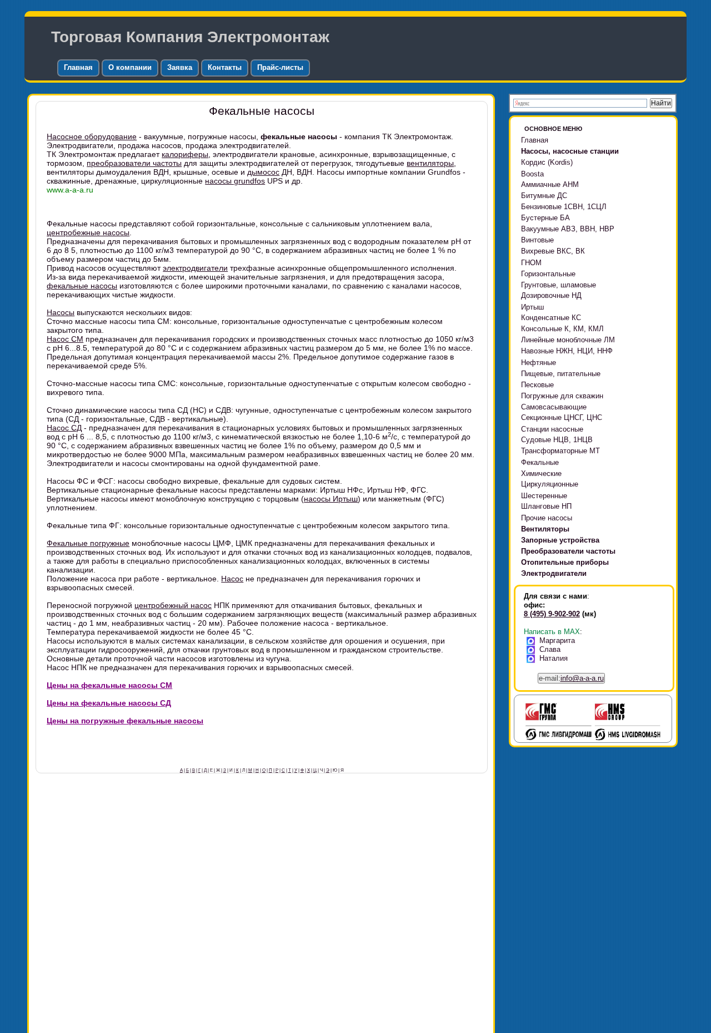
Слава (550, 649)
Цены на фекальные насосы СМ (109, 685)
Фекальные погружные (88, 543)
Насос (232, 578)
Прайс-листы (280, 67)
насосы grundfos (235, 180)
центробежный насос (173, 605)
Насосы (60, 312)
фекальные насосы (82, 285)
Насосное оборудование (92, 136)
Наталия (553, 658)
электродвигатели (195, 268)
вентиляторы (430, 163)
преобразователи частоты (134, 163)
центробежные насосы (88, 232)
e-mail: (571, 678)
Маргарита (557, 640)
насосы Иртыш (331, 498)
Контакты (225, 67)
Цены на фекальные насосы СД (109, 702)
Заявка (179, 67)
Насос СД (64, 427)
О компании (130, 67)
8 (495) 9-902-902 (552, 614)
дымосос (263, 172)
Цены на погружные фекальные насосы (125, 720)
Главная (78, 67)
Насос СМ (65, 339)
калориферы (185, 154)
